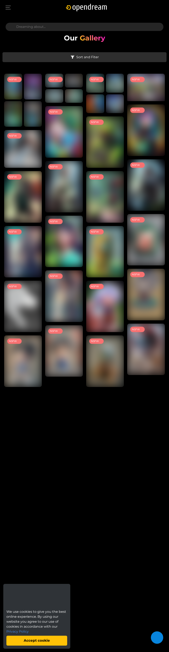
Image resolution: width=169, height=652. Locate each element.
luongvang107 (24, 121)
